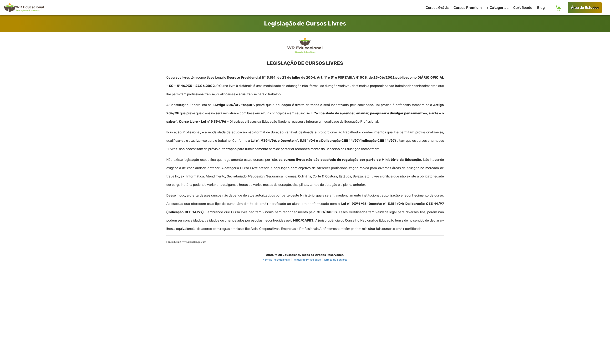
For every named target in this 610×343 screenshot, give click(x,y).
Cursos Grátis (437, 7)
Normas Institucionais (276, 259)
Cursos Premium (467, 7)
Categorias (498, 7)
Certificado (522, 7)
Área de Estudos (585, 7)
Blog (541, 7)
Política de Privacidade (307, 259)
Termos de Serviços (335, 259)
